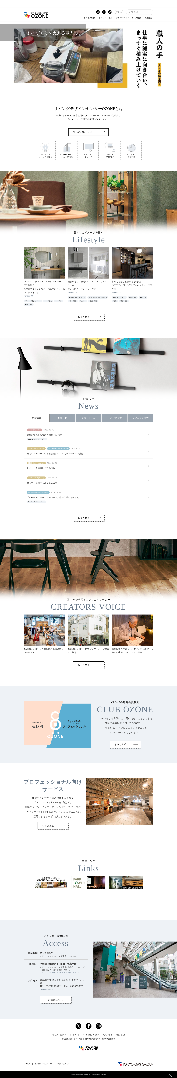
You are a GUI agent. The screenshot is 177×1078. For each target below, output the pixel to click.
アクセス (119, 12)
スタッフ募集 (107, 1035)
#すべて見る (48, 301)
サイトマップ (75, 1035)
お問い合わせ (121, 1035)
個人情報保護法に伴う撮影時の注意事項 (100, 1039)
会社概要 (27, 1064)
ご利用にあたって (63, 1064)
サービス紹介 (89, 18)
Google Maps (45, 989)
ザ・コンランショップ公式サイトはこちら (59, 973)
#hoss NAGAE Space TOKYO (98, 297)
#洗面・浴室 (28, 304)
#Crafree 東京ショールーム (33, 301)
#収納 (114, 301)
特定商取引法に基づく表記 (72, 1039)
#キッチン (58, 301)
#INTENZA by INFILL (119, 297)
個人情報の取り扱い (42, 1064)
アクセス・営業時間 (58, 1035)
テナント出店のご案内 (91, 1035)
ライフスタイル (105, 18)
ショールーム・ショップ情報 (128, 18)
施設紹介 (148, 18)
